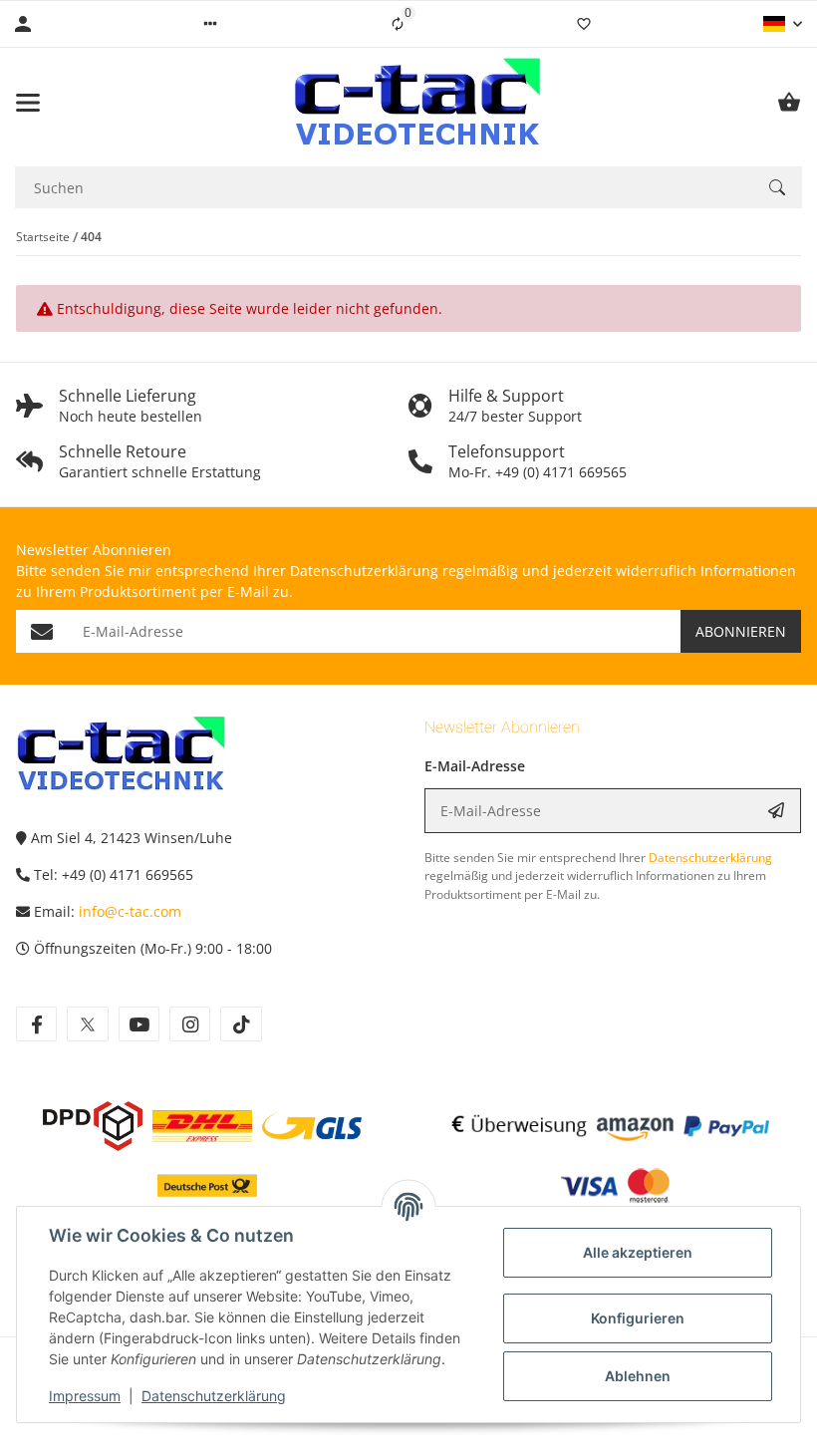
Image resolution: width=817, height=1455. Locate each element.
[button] (210, 24)
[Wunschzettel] (584, 24)
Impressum (85, 1395)
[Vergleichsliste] (398, 24)
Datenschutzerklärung (213, 1395)
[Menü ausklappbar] (28, 103)
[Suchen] (777, 187)
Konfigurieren (637, 1318)
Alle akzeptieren (637, 1252)
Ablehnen (638, 1375)
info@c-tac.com (130, 911)
